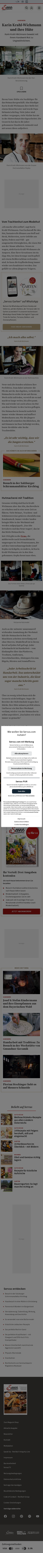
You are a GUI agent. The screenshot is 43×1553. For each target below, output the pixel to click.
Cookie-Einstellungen (21, 824)
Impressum (21, 819)
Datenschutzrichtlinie (21, 822)
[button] (21, 791)
